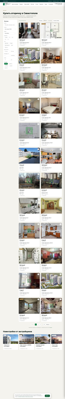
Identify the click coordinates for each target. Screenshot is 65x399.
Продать (21, 4)
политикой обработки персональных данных (25, 396)
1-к (9, 37)
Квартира (6, 43)
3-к (5, 39)
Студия (6, 37)
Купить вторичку (15, 4)
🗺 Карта (45, 20)
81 (44, 324)
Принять (47, 395)
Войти (61, 1)
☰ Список (40, 20)
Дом (12, 45)
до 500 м (6, 65)
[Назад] (58, 332)
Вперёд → (48, 324)
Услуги (46, 4)
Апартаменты (7, 45)
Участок (6, 47)
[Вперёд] (61, 332)
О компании (51, 4)
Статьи (36, 4)
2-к (12, 37)
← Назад (32, 324)
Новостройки (26, 4)
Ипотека (32, 4)
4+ (8, 39)
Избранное (50, 1)
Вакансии (41, 4)
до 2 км (6, 67)
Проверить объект (56, 1)
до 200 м (10, 63)
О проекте (50, 327)
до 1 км (11, 65)
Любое (6, 63)
